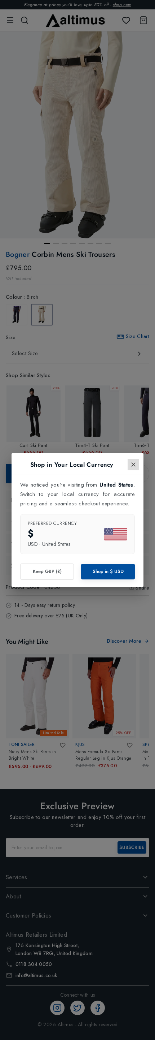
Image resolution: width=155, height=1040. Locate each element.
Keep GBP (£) (47, 571)
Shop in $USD (108, 571)
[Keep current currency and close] (133, 464)
